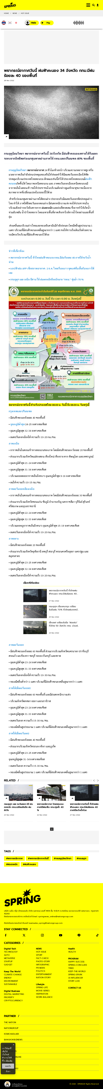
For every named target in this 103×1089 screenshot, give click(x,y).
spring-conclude (77, 964)
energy (8, 977)
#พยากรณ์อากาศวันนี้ (38, 858)
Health (71, 948)
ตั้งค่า (8, 1071)
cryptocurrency (13, 1000)
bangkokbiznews (13, 1039)
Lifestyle (40, 984)
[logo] (10, 5)
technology (11, 951)
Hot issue (25, 13)
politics (40, 971)
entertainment (44, 974)
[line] (21, 137)
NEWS (15, 13)
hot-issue (41, 951)
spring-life (42, 987)
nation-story (43, 977)
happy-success (76, 961)
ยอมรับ (8, 1066)
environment (11, 981)
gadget (8, 964)
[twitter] (16, 136)
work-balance (44, 997)
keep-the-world (77, 971)
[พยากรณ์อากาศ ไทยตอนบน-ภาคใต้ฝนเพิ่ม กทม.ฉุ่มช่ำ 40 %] (51, 792)
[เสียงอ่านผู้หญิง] (32, 22)
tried (71, 968)
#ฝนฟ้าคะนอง (29, 864)
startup (8, 961)
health (72, 951)
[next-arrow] (97, 780)
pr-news (40, 967)
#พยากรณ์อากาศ (14, 858)
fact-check (42, 958)
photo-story (43, 961)
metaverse (9, 958)
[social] (5, 935)
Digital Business (12, 991)
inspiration (42, 993)
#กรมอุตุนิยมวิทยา (62, 858)
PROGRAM (73, 958)
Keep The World (12, 971)
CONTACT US (74, 987)
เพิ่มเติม (8, 1060)
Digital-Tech (10, 948)
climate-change (13, 974)
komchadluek (11, 1033)
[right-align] (92, 5)
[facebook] (11, 137)
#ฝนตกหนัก (12, 864)
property (9, 997)
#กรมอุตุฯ (81, 858)
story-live (74, 981)
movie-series (42, 990)
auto (7, 955)
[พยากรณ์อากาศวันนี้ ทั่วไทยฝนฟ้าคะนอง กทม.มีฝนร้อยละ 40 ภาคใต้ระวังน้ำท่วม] (84, 792)
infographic (42, 964)
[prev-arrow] (94, 780)
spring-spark (75, 974)
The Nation (10, 1022)
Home (6, 13)
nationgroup (11, 1028)
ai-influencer (75, 977)
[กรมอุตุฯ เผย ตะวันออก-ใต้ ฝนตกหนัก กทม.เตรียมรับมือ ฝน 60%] (18, 792)
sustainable (10, 984)
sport (39, 955)
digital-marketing (14, 994)
